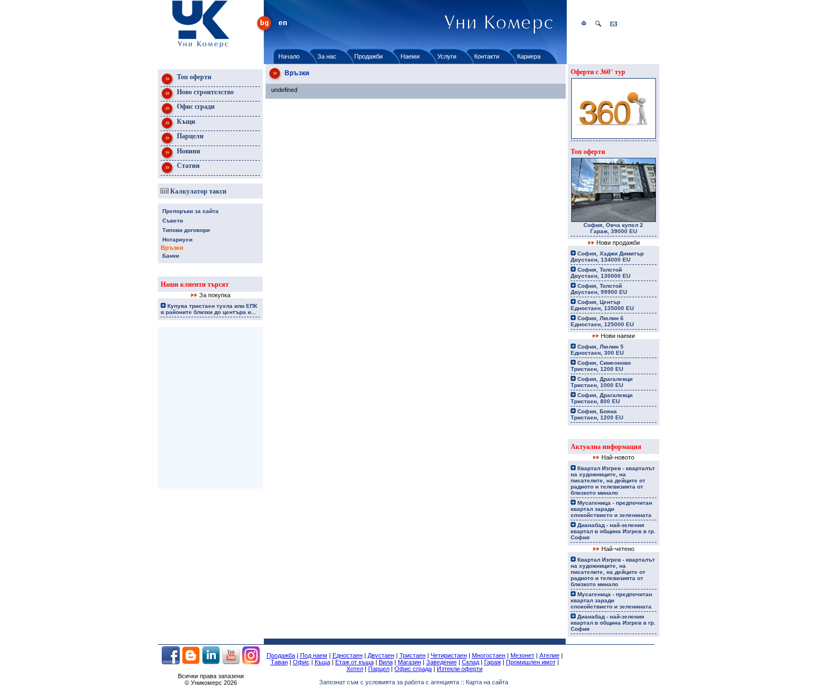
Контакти (486, 56)
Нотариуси (177, 239)
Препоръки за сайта (190, 211)
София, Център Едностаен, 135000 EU (602, 305)
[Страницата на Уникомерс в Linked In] (211, 662)
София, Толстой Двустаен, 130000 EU (600, 273)
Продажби (368, 56)
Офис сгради (195, 106)
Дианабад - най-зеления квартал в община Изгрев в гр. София (613, 531)
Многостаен (488, 655)
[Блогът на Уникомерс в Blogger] (191, 662)
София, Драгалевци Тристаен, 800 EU (602, 398)
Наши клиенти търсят (195, 284)
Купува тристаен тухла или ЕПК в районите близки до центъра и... (209, 309)
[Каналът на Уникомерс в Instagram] (251, 662)
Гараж (492, 662)
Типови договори (186, 230)
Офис (301, 662)
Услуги (446, 56)
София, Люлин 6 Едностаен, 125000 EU (602, 321)
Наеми (410, 56)
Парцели (189, 136)
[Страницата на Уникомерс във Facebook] (171, 662)
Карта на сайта (487, 682)
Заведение (441, 662)
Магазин (409, 662)
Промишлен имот (531, 662)
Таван (279, 662)
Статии (187, 165)
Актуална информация (606, 446)
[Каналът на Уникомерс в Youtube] (231, 662)
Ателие (549, 655)
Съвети (172, 221)
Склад (470, 662)
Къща (322, 662)
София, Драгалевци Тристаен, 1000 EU (602, 382)
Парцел (378, 668)
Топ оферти (193, 76)
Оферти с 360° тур (598, 71)
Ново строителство (204, 91)
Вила (386, 662)
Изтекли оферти (460, 668)
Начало (289, 56)
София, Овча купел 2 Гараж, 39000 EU (613, 228)
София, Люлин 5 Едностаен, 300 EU (597, 350)
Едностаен (347, 655)
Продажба (281, 655)
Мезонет (522, 655)
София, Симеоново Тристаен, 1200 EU (601, 366)
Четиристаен (449, 655)
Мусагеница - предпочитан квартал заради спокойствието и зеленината (611, 509)
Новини (187, 151)
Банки (170, 256)
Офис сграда (413, 668)
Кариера (529, 56)
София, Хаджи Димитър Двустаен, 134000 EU (607, 256)
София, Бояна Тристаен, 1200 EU (597, 414)
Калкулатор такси (197, 191)
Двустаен (381, 655)
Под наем (313, 655)
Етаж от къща (354, 662)
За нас (326, 56)
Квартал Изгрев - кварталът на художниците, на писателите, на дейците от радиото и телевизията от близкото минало (613, 480)
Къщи (185, 121)
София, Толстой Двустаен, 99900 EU (599, 289)
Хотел (354, 668)
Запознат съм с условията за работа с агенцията (389, 682)
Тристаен (412, 655)
